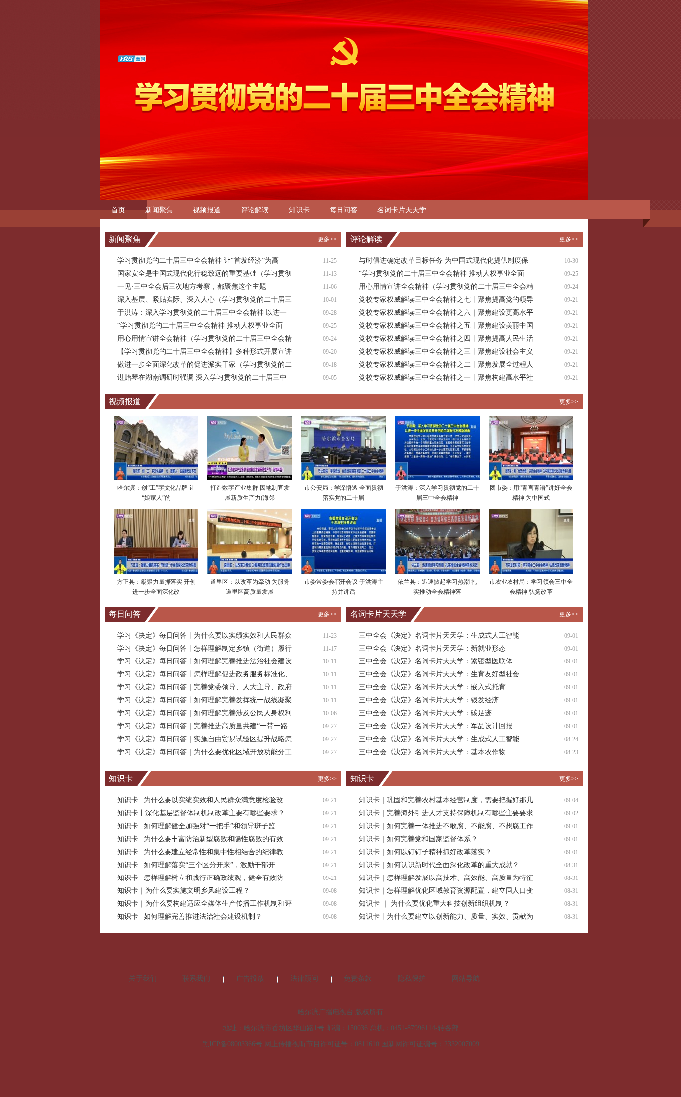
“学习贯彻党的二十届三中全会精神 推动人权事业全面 (200, 325)
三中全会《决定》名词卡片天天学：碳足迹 (425, 713)
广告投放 (250, 978)
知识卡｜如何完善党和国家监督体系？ (418, 839)
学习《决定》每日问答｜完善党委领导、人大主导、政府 (204, 687)
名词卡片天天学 (401, 210)
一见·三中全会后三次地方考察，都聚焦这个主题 (191, 286)
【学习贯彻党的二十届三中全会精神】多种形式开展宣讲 (204, 351)
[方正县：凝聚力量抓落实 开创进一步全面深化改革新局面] (156, 541)
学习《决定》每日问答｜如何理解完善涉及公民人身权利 (204, 713)
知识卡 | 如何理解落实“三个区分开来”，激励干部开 (196, 865)
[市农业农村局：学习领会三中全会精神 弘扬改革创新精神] (531, 541)
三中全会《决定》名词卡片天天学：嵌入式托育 (432, 687)
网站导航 (466, 978)
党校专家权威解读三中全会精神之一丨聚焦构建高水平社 (446, 377)
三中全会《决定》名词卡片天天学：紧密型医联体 (435, 661)
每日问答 (343, 210)
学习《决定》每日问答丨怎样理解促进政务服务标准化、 (204, 674)
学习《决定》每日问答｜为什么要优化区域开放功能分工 (204, 752)
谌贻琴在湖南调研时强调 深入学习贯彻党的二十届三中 (202, 377)
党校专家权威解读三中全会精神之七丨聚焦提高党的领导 (446, 299)
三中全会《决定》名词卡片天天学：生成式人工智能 (439, 635)
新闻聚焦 (159, 210)
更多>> (327, 239)
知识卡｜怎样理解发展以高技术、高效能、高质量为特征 (446, 877)
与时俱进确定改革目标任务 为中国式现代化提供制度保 (443, 260)
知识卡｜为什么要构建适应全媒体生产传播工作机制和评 (204, 903)
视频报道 (207, 210)
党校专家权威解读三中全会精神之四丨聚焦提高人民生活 (446, 338)
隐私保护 (412, 978)
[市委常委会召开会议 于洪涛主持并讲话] (343, 541)
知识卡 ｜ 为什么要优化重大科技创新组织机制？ (434, 903)
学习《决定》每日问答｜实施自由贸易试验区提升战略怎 (204, 739)
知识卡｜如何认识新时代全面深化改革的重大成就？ (439, 865)
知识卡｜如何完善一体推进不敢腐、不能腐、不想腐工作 (446, 826)
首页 (118, 210)
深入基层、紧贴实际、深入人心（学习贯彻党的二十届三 (204, 299)
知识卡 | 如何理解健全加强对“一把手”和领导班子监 (196, 826)
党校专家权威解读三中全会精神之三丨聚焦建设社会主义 (446, 351)
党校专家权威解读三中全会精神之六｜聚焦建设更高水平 (446, 312)
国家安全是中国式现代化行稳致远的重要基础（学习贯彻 (204, 273)
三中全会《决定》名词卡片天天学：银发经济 (429, 700)
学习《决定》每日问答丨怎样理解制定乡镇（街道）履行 (204, 648)
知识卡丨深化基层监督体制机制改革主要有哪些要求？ (201, 813)
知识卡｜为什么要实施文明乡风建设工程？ (183, 890)
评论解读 (255, 210)
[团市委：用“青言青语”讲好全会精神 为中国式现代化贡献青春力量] (531, 447)
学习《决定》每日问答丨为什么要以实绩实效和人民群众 (204, 635)
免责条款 (358, 978)
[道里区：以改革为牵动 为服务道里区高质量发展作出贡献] (249, 541)
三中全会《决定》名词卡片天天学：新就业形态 (432, 648)
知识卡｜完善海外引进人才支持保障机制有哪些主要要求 (446, 813)
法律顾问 (304, 978)
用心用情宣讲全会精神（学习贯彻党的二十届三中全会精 (204, 338)
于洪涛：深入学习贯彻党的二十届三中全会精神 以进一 (202, 312)
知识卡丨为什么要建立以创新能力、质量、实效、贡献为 (446, 916)
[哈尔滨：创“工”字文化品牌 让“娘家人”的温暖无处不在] (156, 447)
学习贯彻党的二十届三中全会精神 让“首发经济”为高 (198, 260)
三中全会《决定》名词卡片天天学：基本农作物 (432, 752)
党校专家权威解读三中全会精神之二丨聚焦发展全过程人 (446, 364)
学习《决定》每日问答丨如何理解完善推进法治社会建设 (204, 661)
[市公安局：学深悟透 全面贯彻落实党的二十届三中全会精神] (343, 447)
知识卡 (299, 210)
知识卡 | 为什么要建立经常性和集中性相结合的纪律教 (200, 852)
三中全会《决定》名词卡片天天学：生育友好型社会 (439, 674)
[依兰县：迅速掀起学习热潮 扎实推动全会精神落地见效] (437, 541)
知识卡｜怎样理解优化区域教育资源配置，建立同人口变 (446, 890)
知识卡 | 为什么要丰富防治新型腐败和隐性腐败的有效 (200, 839)
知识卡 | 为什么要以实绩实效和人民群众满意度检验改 (200, 800)
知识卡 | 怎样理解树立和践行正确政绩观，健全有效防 (200, 877)
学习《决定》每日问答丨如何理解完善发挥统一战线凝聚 (204, 700)
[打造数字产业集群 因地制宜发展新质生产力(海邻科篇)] (249, 447)
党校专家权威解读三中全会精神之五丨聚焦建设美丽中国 (446, 325)
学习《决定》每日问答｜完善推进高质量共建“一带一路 (202, 726)
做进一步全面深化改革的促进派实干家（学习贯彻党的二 (204, 364)
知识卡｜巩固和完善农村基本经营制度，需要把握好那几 (446, 800)
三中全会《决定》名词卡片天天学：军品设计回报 (435, 726)
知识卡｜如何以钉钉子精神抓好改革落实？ (425, 852)
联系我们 (196, 978)
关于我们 (143, 978)
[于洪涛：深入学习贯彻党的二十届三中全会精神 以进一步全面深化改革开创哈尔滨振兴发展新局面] (437, 447)
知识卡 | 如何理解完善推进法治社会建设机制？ (189, 916)
